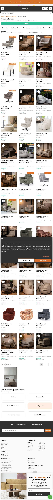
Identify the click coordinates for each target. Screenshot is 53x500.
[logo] (23, 9)
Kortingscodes (4, 470)
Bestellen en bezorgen (6, 464)
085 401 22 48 (4, 452)
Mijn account (30, 460)
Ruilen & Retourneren (6, 465)
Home (2, 16)
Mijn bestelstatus (31, 462)
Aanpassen (25, 260)
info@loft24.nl (4, 455)
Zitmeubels (8, 16)
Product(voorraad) (5, 462)
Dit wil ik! (39, 494)
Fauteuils (14, 16)
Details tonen (46, 256)
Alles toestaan (43, 260)
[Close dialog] (50, 475)
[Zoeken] (50, 13)
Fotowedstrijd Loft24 (6, 471)
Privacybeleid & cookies (6, 468)
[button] (3, 37)
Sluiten (42, 2)
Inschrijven (48, 430)
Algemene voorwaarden (6, 467)
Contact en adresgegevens (7, 460)
